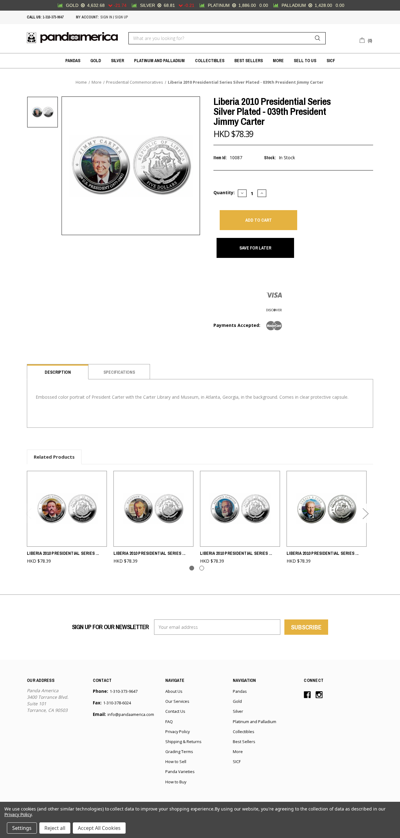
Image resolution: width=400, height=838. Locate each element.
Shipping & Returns (183, 741)
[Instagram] (319, 694)
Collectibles (209, 60)
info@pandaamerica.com (131, 714)
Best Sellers (248, 60)
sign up (121, 17)
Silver (117, 60)
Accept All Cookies (99, 828)
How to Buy (175, 782)
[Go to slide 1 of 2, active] (191, 568)
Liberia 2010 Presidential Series (63, 553)
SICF (331, 60)
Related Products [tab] (54, 457)
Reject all (54, 828)
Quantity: (224, 192)
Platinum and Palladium (159, 60)
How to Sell (175, 761)
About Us (173, 691)
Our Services (177, 701)
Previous (28, 513)
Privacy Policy (177, 731)
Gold (95, 60)
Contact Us (175, 711)
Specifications (119, 372)
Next (365, 513)
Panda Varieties (180, 771)
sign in (106, 17)
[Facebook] (307, 694)
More (278, 60)
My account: (87, 17)
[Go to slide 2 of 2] (201, 568)
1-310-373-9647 (52, 17)
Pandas (72, 60)
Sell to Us (305, 60)
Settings (22, 828)
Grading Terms (179, 751)
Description (58, 372)
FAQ (169, 721)
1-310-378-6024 (117, 703)
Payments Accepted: (236, 325)
